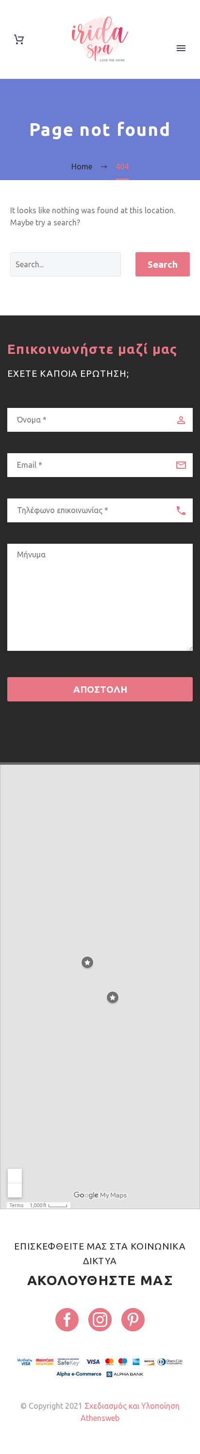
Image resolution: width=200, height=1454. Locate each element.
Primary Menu (181, 48)
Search (163, 264)
